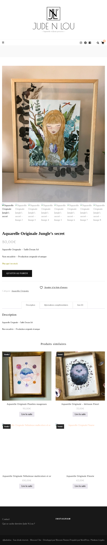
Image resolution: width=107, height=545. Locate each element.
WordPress (85, 540)
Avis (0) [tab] (80, 305)
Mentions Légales (97, 540)
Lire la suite (26, 414)
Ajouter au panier (17, 273)
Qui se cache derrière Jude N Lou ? (18, 523)
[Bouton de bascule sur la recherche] (98, 43)
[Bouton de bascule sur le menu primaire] (3, 42)
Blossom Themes (62, 540)
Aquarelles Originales (20, 291)
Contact (5, 519)
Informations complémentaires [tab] (56, 305)
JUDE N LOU (53, 26)
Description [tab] (30, 305)
